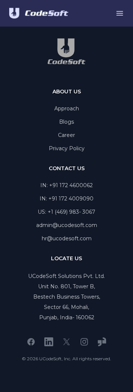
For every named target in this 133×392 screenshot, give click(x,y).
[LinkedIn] (48, 341)
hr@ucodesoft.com (67, 238)
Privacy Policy (67, 148)
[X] (66, 341)
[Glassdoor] (102, 341)
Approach (66, 108)
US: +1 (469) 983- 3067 (66, 212)
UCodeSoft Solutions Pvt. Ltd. (66, 276)
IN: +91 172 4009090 (66, 198)
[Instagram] (84, 341)
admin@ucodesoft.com (66, 225)
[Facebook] (31, 341)
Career (66, 135)
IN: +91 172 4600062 (66, 185)
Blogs (66, 121)
